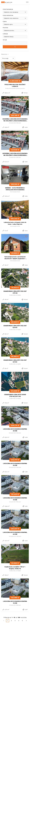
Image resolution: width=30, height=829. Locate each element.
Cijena (5, 21)
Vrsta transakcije (8, 9)
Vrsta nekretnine (8, 15)
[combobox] (15, 12)
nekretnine (4, 54)
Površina (5, 27)
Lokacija (5, 33)
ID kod (5, 40)
